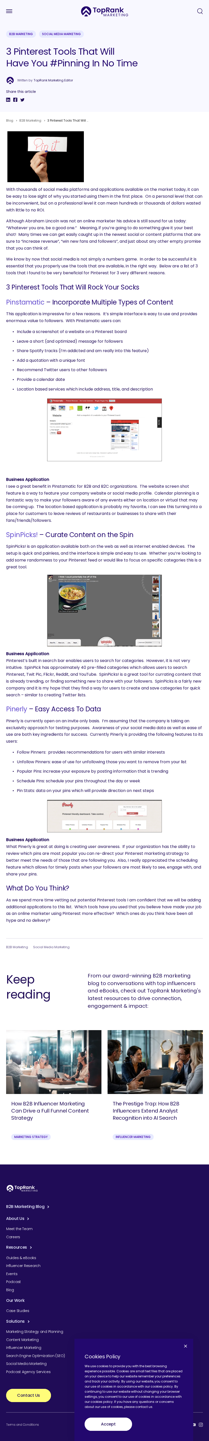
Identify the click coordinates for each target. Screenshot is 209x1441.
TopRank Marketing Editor (53, 80)
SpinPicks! (22, 534)
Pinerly (16, 709)
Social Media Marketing (61, 34)
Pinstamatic (25, 302)
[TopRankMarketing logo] (104, 11)
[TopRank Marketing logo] (22, 1188)
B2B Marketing (21, 34)
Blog (9, 120)
